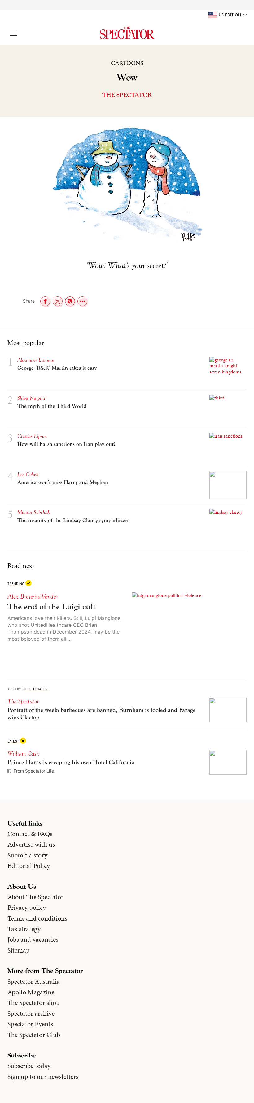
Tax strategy (24, 929)
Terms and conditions (37, 918)
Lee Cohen (27, 474)
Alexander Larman (35, 360)
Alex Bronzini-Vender (32, 596)
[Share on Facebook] (45, 301)
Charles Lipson (32, 436)
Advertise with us (31, 844)
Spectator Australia (33, 982)
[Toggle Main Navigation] (35, 33)
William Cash (23, 753)
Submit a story (27, 855)
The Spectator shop (33, 1003)
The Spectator (127, 94)
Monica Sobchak (33, 512)
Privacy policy (26, 908)
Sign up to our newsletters (42, 1077)
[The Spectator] (127, 33)
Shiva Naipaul (31, 398)
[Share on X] (58, 301)
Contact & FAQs (29, 834)
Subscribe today (28, 1066)
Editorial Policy (28, 866)
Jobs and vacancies (32, 939)
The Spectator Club (33, 1035)
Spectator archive (31, 1013)
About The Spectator (35, 897)
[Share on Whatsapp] (70, 301)
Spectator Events (30, 1024)
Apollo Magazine (30, 992)
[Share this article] (82, 301)
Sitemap (18, 950)
